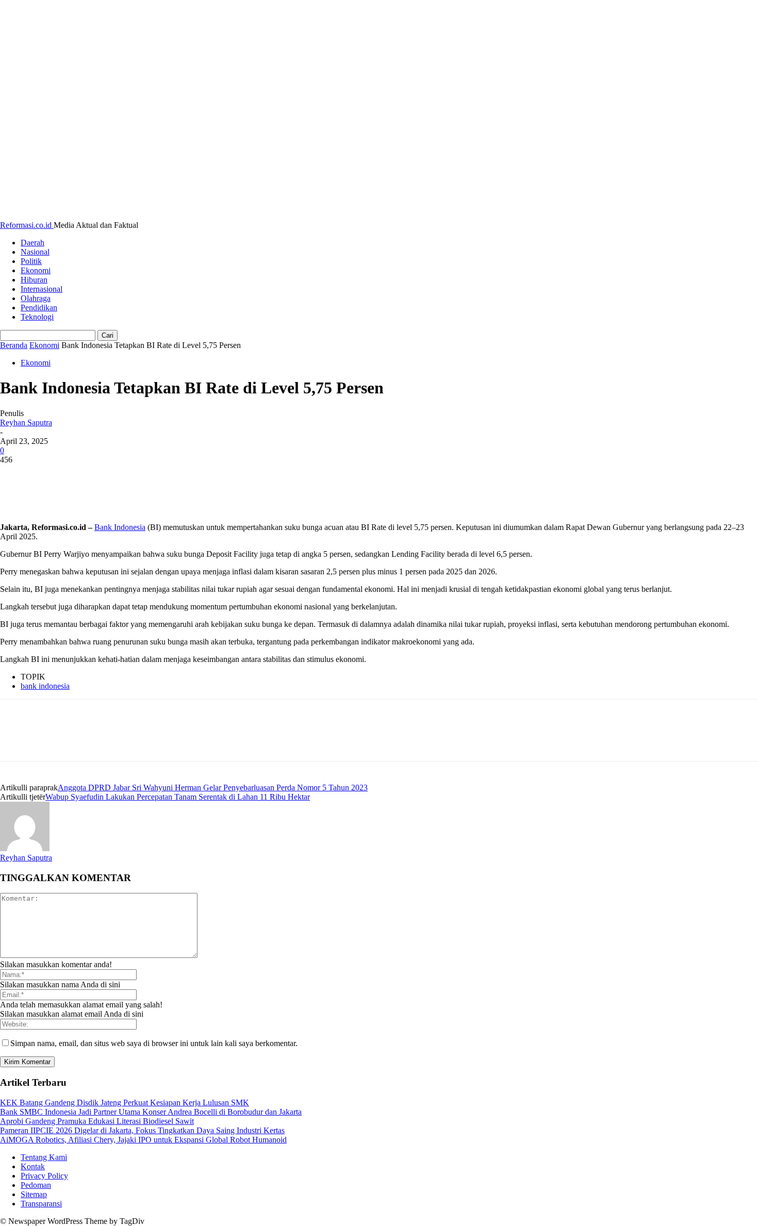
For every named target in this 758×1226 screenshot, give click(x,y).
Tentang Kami (44, 1157)
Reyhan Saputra (26, 422)
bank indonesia (45, 686)
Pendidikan (39, 307)
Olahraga (36, 298)
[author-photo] (25, 848)
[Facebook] (17, 475)
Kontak (33, 1166)
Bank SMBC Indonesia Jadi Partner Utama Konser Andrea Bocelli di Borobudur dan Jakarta (151, 1111)
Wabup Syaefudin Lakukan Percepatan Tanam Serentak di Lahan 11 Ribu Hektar (177, 796)
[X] (54, 475)
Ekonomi (36, 270)
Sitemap (34, 1194)
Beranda (13, 345)
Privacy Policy (44, 1175)
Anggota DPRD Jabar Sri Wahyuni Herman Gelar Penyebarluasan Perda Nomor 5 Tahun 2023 (213, 787)
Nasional (35, 251)
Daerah (32, 242)
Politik (31, 261)
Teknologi (37, 316)
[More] (166, 475)
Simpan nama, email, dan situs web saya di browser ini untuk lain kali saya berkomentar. (154, 1043)
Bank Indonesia (119, 527)
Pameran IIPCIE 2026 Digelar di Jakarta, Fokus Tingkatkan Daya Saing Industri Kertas (142, 1130)
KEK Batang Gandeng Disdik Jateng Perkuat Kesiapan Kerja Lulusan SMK (124, 1102)
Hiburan (34, 279)
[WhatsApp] (128, 475)
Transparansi (41, 1203)
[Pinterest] (91, 475)
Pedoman (36, 1185)
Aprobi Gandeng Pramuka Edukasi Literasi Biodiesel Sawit (97, 1121)
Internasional (41, 289)
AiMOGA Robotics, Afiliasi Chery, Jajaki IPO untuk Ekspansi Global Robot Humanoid (143, 1139)
